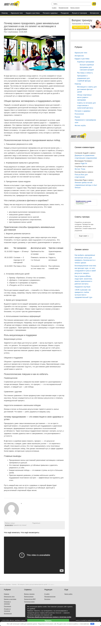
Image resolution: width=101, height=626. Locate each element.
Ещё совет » (84, 236)
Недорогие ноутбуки (82, 287)
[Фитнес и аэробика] (12, 4)
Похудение (65, 13)
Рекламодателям (63, 7)
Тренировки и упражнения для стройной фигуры (84, 78)
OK (92, 624)
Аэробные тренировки (85, 62)
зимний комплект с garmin (82, 202)
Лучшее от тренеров (79, 13)
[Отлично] (12, 525)
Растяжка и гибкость (85, 73)
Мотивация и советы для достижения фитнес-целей (87, 89)
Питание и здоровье (50, 13)
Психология (79, 114)
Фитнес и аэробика (5, 584)
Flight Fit (84, 163)
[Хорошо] (10, 525)
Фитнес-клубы (80, 125)
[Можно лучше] (7, 525)
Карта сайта (68, 594)
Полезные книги (29, 601)
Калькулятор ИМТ (30, 599)
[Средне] (9, 525)
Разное (77, 117)
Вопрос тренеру (75, 7)
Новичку (5, 13)
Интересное (94, 13)
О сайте (54, 7)
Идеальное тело (17, 13)
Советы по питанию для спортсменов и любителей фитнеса (86, 105)
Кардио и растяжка (33, 13)
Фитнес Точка (80, 169)
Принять (48, 621)
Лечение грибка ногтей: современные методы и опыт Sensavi (86, 185)
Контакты (47, 599)
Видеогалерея (28, 596)
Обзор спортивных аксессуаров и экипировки (84, 97)
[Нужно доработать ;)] (6, 525)
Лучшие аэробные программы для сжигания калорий (87, 67)
